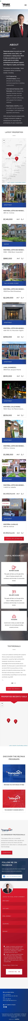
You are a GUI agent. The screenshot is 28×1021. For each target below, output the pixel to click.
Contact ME (12, 971)
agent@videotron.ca (5, 29)
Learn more (7, 852)
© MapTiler (12, 182)
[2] (9, 156)
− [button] (2, 706)
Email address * (7, 916)
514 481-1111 (4, 26)
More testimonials (13, 688)
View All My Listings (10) (14, 538)
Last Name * (6, 908)
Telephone (6, 923)
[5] (15, 723)
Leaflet (8, 182)
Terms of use (14, 965)
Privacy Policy (6, 965)
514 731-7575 (4, 28)
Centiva (16, 1019)
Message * (5, 931)
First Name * (6, 900)
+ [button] (2, 703)
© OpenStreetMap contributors (20, 182)
